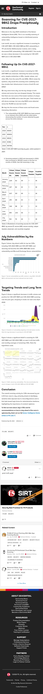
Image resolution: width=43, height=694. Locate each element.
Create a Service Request (21, 644)
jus (8, 537)
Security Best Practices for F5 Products (17, 508)
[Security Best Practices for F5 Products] (21, 495)
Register (31, 8)
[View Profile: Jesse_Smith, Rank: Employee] (4, 443)
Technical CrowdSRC (21, 605)
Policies (17, 680)
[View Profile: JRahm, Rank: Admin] (4, 469)
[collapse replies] (21, 466)
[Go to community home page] (14, 8)
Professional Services (21, 642)
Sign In (38, 8)
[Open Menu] (40, 14)
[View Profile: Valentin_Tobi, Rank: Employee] (4, 552)
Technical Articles (7, 511)
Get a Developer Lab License (21, 610)
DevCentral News (21, 599)
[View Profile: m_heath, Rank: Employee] (4, 453)
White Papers (21, 622)
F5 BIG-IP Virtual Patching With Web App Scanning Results (21, 534)
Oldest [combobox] (37, 462)
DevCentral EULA (21, 608)
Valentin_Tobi (11, 554)
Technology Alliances (21, 658)
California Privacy (32, 680)
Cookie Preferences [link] (21, 687)
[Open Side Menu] (2, 8)
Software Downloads (21, 646)
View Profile (12, 446)
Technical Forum (21, 601)
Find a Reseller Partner (22, 656)
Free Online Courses (21, 630)
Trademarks (9, 680)
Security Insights (8, 14)
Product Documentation (21, 621)
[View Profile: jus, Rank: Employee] (4, 535)
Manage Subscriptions (21, 640)
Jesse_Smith (11, 442)
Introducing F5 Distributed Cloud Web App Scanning (21, 551)
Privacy (23, 680)
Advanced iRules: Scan (14, 567)
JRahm (9, 468)
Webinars (21, 628)
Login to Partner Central (21, 662)
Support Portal (21, 648)
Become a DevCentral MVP (21, 612)
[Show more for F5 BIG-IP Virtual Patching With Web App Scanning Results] (20, 543)
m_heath (10, 452)
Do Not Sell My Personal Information (21, 683)
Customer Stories (22, 626)
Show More (22, 583)
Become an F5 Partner (22, 660)
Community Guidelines (21, 607)
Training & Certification (22, 632)
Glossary (21, 624)
